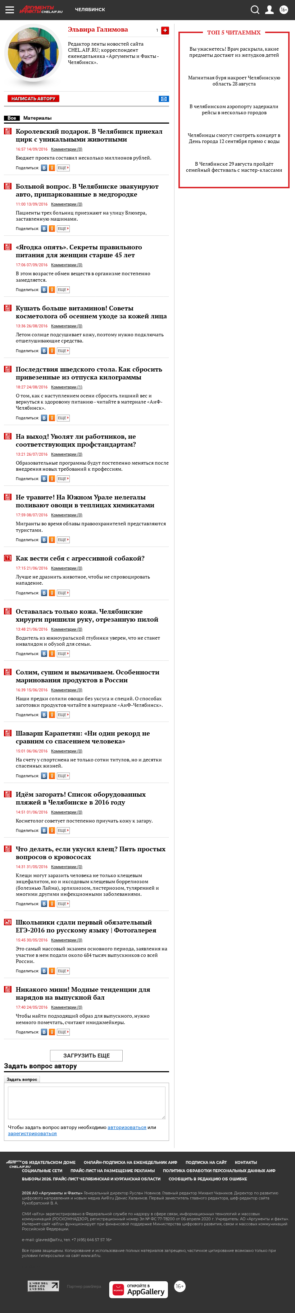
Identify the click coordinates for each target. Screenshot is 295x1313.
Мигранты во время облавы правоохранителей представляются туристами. (91, 526)
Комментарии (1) (66, 387)
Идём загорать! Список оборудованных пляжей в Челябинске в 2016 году (81, 798)
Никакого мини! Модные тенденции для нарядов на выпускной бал (83, 993)
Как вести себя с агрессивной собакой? (80, 558)
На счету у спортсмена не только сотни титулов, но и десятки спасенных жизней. (89, 762)
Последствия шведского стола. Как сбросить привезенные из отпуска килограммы (89, 373)
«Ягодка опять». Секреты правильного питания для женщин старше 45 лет (79, 251)
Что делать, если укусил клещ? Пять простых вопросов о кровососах (90, 852)
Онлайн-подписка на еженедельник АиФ (130, 1162)
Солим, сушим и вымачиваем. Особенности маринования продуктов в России (87, 676)
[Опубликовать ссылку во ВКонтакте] (44, 168)
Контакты (246, 1162)
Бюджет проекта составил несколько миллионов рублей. (83, 158)
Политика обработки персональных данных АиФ (219, 1171)
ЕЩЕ (62, 168)
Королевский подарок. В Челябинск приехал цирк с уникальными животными (89, 135)
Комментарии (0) (66, 149)
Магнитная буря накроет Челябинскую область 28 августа (234, 80)
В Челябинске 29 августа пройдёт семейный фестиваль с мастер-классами (234, 167)
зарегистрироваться (32, 1133)
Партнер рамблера (84, 1286)
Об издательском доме (49, 1162)
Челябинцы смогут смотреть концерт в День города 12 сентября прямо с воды (234, 138)
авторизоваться (127, 1127)
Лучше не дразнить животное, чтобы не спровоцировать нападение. (83, 579)
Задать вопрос (22, 1079)
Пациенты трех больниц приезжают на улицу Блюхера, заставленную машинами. (81, 215)
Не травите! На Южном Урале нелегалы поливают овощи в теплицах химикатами (85, 501)
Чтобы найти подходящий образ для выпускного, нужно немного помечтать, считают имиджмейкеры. (83, 1019)
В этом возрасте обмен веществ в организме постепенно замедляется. (83, 276)
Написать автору (33, 98)
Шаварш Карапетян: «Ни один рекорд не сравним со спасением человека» (83, 737)
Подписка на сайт (206, 1162)
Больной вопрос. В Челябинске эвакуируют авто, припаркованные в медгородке (87, 190)
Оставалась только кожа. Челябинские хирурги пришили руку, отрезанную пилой (87, 615)
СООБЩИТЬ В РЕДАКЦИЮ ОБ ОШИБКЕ (208, 1179)
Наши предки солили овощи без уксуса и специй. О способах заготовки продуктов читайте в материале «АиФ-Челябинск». (89, 701)
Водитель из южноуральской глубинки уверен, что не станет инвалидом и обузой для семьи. (88, 641)
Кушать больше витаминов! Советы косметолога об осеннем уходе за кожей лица (91, 312)
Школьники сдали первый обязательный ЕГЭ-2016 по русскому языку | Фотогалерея (86, 926)
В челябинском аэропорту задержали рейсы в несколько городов (234, 109)
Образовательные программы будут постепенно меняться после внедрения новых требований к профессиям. (92, 466)
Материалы (37, 118)
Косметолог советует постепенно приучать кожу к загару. (84, 820)
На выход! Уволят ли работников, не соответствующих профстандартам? (76, 440)
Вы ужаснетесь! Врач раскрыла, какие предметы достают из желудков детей (234, 52)
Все (12, 118)
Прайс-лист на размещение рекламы (113, 1171)
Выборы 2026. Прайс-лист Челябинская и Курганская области (91, 1179)
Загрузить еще (86, 1055)
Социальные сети (42, 1171)
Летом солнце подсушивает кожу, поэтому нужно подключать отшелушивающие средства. (90, 337)
